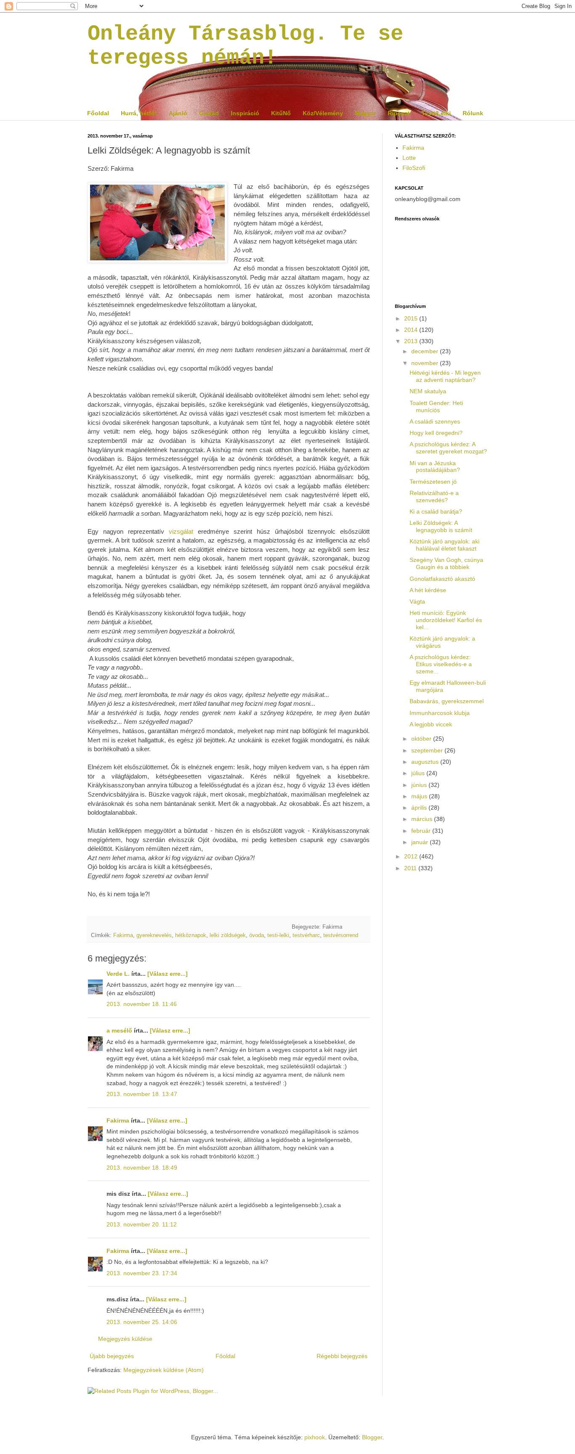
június (420, 784)
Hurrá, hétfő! (139, 113)
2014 (411, 329)
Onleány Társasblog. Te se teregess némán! (245, 46)
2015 (411, 318)
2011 (411, 868)
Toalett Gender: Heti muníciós (436, 406)
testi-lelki (278, 935)
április (420, 807)
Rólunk (473, 113)
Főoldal (98, 113)
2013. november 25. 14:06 (141, 1322)
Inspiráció (245, 113)
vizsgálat (181, 531)
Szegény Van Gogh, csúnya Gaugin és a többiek (446, 563)
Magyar (365, 113)
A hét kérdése (428, 590)
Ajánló (178, 113)
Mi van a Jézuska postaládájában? (435, 467)
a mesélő (119, 1030)
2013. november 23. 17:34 (141, 1273)
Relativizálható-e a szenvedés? (434, 496)
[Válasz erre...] (167, 973)
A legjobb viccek (431, 724)
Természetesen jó (433, 481)
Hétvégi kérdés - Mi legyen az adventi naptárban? (445, 376)
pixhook (314, 1437)
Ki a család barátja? (436, 511)
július (418, 773)
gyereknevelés (154, 935)
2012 (411, 856)
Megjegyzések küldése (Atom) (163, 1370)
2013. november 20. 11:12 (141, 1224)
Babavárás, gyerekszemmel (447, 701)
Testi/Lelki (436, 113)
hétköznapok (190, 935)
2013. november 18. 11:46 (141, 1004)
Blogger (372, 1437)
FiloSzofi (413, 167)
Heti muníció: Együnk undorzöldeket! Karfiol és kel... (446, 619)
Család (209, 113)
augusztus (425, 761)
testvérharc (306, 935)
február (421, 830)
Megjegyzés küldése (125, 1338)
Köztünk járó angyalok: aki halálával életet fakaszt (444, 545)
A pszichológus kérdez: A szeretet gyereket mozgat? (448, 448)
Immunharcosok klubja (440, 713)
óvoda (256, 935)
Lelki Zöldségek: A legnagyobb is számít (441, 526)
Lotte (409, 157)
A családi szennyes (435, 421)
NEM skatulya (428, 391)
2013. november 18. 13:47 (141, 1094)
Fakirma (123, 935)
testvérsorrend (340, 935)
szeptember (428, 750)
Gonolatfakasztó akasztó (442, 578)
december (425, 351)
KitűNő (281, 113)
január (420, 842)
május (420, 796)
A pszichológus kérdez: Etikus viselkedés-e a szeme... (441, 664)
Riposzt (399, 113)
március (422, 819)
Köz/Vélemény (323, 113)
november (425, 363)
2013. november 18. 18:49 (141, 1167)
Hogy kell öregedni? (436, 432)
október (422, 738)
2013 (411, 341)
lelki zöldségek (228, 935)
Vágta (417, 601)
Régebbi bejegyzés (342, 1356)
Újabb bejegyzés (112, 1356)
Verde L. (118, 973)
